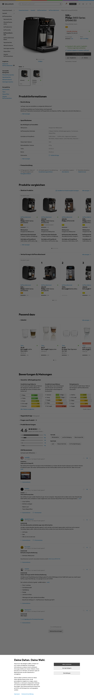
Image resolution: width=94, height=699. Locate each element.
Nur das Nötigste (66, 668)
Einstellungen (66, 673)
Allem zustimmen (66, 664)
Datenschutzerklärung (27, 694)
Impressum (17, 694)
